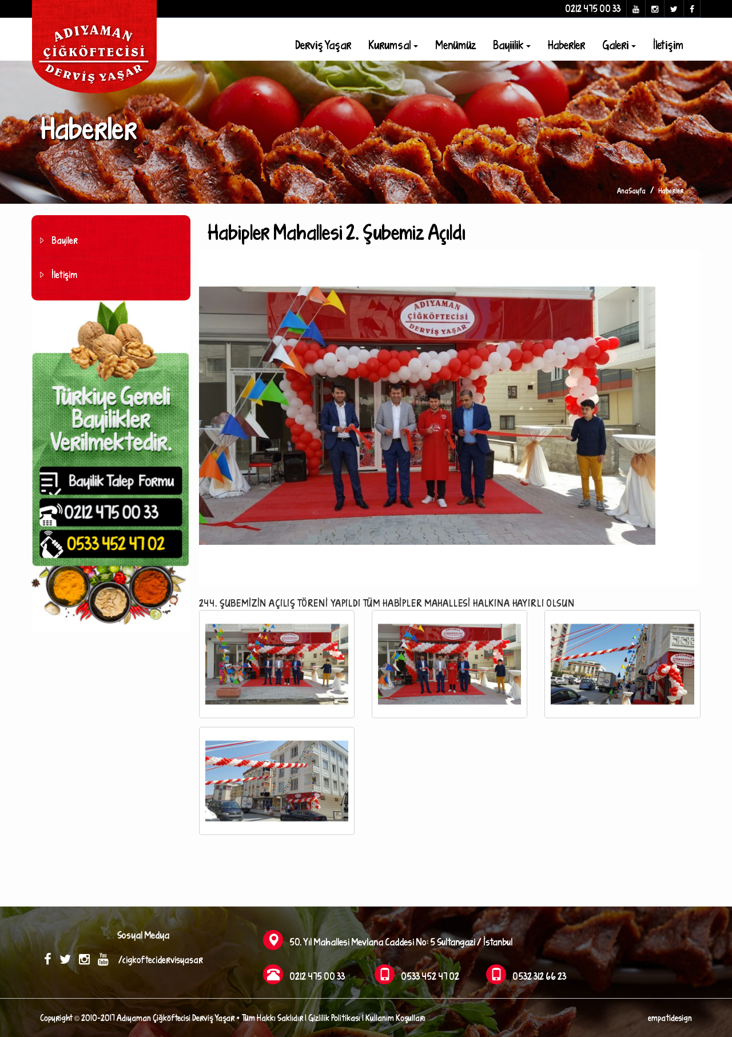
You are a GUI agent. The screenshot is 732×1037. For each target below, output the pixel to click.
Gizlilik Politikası (334, 1018)
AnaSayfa (631, 190)
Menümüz (455, 45)
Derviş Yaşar (323, 45)
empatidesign (670, 1018)
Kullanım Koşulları (395, 1018)
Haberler (566, 45)
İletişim (668, 45)
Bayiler (64, 240)
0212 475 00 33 (592, 8)
